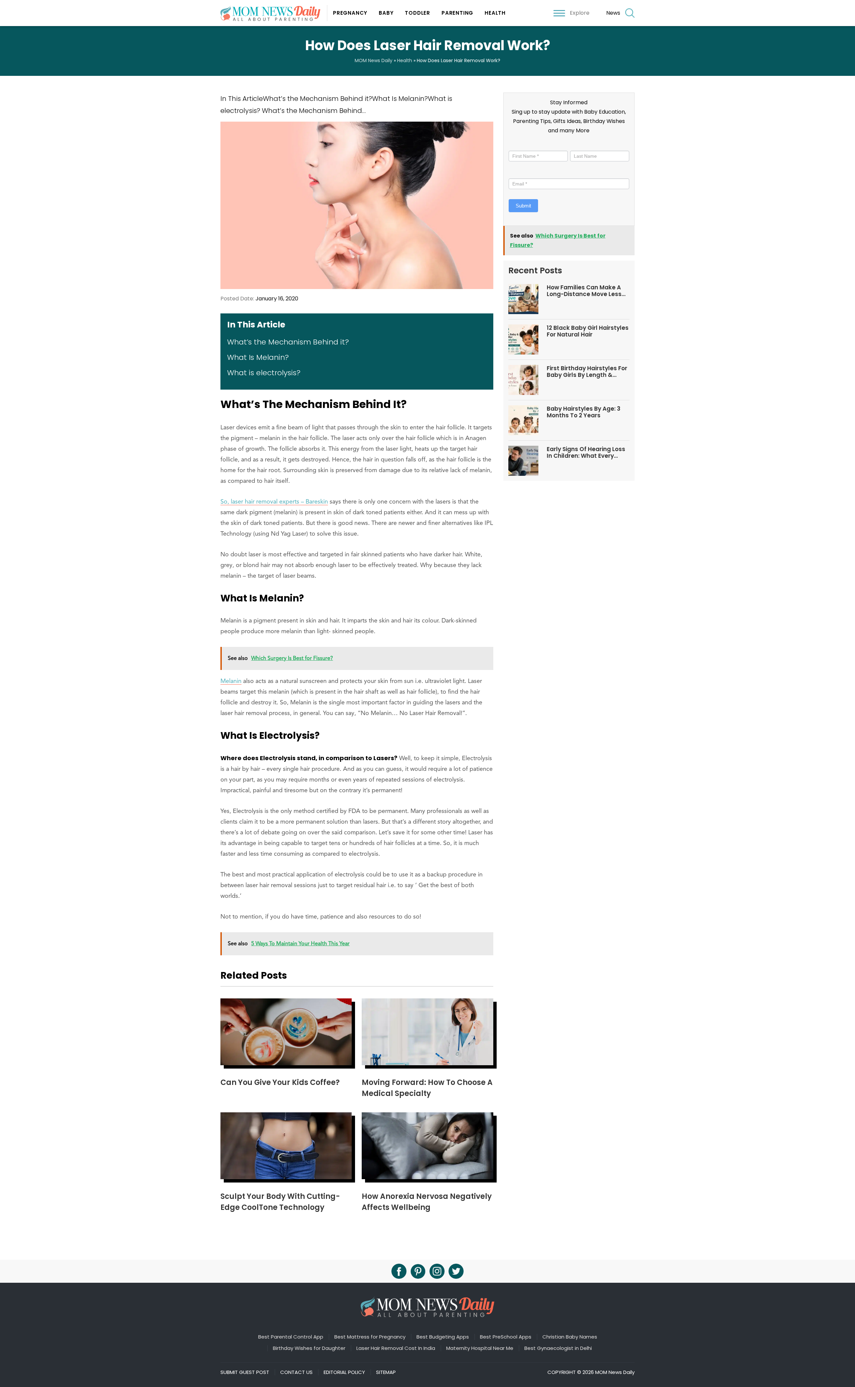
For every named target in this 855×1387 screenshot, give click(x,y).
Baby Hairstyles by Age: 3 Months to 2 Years (584, 412)
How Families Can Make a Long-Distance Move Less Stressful (584, 291)
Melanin (230, 681)
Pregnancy (350, 12)
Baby (386, 12)
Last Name (582, 145)
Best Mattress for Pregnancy (369, 1337)
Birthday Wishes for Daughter (309, 1348)
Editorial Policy (344, 1372)
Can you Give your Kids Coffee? (280, 1082)
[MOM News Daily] (273, 13)
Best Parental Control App (290, 1337)
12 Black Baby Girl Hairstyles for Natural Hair (588, 331)
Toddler (417, 12)
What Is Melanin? (258, 357)
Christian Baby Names (569, 1337)
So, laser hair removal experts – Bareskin (274, 502)
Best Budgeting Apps (442, 1337)
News (613, 13)
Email (516, 172)
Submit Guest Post (244, 1372)
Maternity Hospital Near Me (479, 1348)
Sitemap (386, 1372)
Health (495, 12)
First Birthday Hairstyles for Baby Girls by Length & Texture (587, 372)
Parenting (457, 12)
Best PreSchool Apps (505, 1337)
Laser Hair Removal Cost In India (395, 1348)
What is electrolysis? (264, 373)
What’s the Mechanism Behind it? (288, 342)
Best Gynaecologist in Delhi (558, 1348)
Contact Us (296, 1372)
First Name (522, 145)
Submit (523, 206)
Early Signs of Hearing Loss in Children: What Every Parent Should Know (586, 452)
